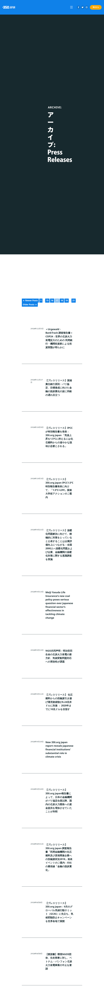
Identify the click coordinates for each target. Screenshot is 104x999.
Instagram (86, 7)
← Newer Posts (30, 300)
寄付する (96, 7)
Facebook (78, 7)
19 (66, 300)
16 (52, 300)
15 (47, 300)
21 (73, 300)
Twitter (82, 7)
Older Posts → (30, 304)
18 (62, 300)
